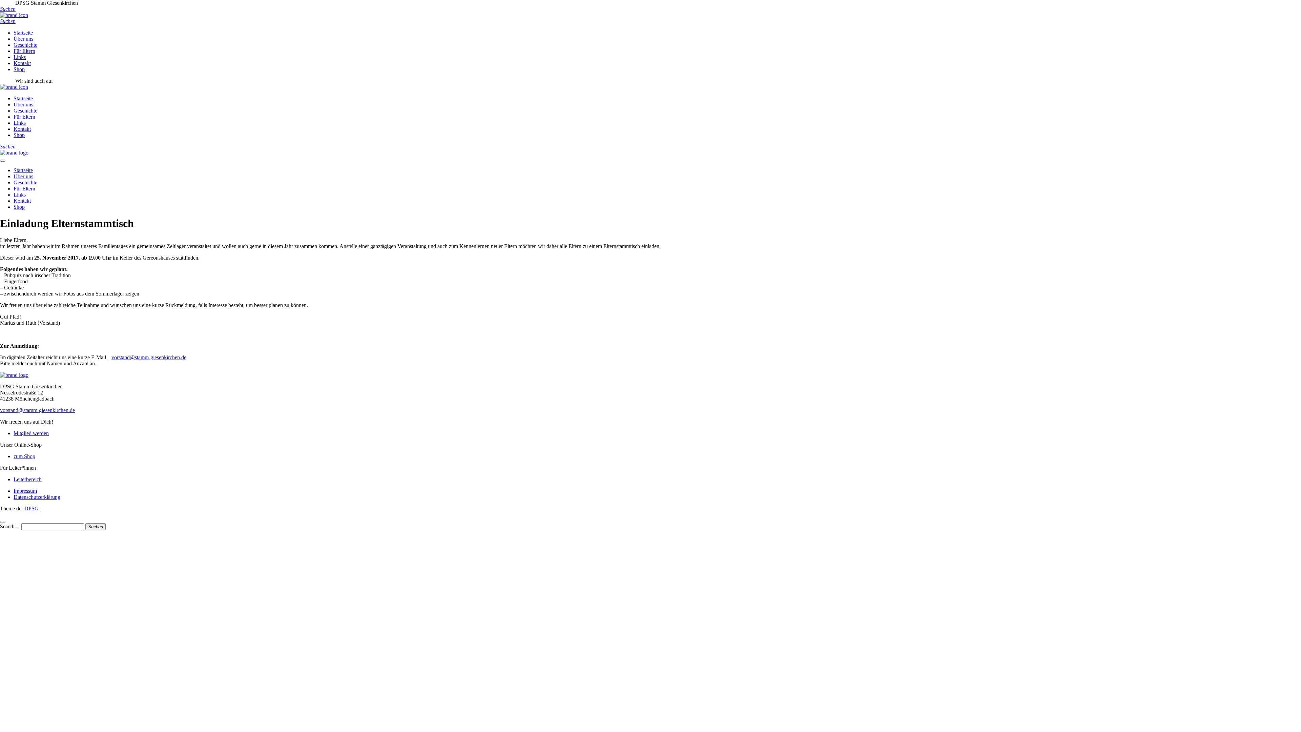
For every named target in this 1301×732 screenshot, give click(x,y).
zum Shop (24, 456)
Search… (10, 526)
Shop (19, 69)
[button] (8, 9)
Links (20, 57)
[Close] (2, 522)
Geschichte (25, 45)
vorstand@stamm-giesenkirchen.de (148, 357)
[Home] (14, 153)
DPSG (31, 508)
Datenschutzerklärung (37, 497)
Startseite (23, 33)
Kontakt (22, 63)
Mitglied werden (31, 433)
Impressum (25, 491)
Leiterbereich (28, 479)
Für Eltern (24, 51)
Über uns (23, 39)
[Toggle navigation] (2, 161)
